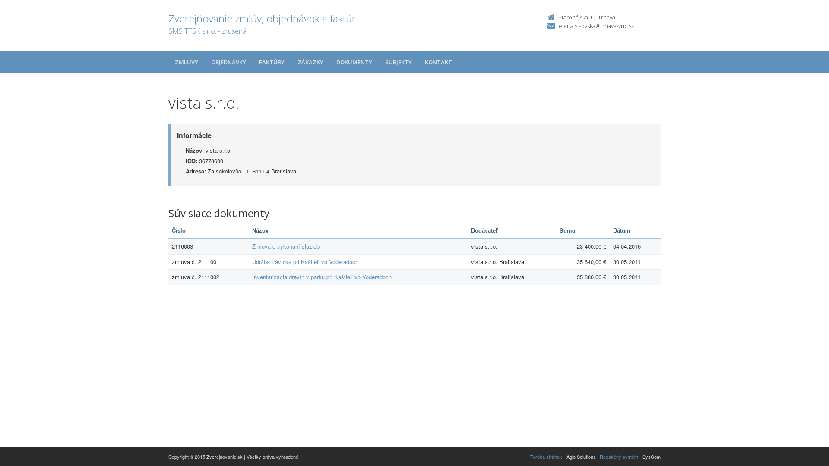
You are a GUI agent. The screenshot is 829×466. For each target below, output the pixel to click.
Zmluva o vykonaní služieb (286, 246)
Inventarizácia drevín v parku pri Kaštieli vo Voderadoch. (322, 277)
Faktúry (272, 62)
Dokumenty (354, 62)
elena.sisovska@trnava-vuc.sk (596, 26)
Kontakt (438, 62)
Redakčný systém (619, 456)
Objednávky (228, 62)
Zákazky (310, 62)
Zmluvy (186, 62)
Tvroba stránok (546, 456)
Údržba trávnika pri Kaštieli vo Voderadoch (305, 262)
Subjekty (398, 62)
